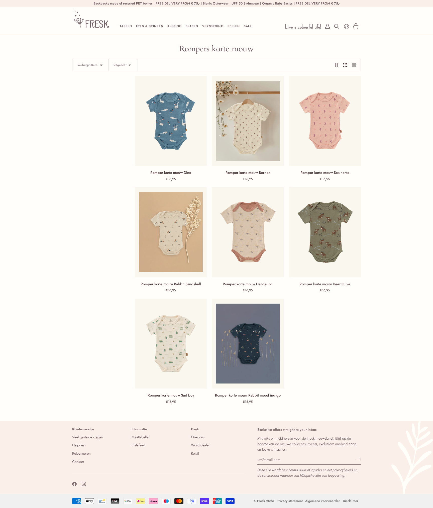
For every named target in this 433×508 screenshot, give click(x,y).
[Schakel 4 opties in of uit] (355, 65)
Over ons (198, 437)
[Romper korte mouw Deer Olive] (325, 232)
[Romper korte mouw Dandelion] (248, 232)
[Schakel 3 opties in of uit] (345, 65)
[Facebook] (74, 484)
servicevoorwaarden (277, 475)
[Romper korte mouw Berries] (248, 121)
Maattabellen (141, 437)
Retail (195, 453)
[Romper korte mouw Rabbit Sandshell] (171, 232)
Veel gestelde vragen (87, 437)
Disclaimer (350, 500)
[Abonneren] (357, 459)
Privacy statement (290, 500)
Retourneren (81, 453)
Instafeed (138, 445)
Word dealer (200, 445)
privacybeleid (343, 469)
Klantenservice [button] (83, 429)
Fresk (261, 500)
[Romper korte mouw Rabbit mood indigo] (248, 344)
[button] (126, 26)
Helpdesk (79, 445)
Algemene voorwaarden (322, 500)
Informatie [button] (139, 429)
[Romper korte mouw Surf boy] (171, 344)
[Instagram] (84, 484)
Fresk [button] (195, 429)
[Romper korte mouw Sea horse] (325, 121)
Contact (78, 461)
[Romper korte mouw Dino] (171, 121)
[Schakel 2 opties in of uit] (336, 65)
